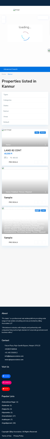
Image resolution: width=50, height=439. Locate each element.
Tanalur (7, 219)
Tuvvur (25, 224)
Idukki (36, 229)
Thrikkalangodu (25, 222)
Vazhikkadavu (16, 227)
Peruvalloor (32, 214)
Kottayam (21, 230)
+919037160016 (11, 349)
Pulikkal (17, 217)
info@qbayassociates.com (14, 356)
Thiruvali (34, 221)
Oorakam (37, 209)
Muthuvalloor (34, 208)
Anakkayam (6, 420)
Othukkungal (8, 211)
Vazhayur (7, 227)
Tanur (12, 219)
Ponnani (16, 216)
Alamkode (5, 405)
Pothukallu (38, 216)
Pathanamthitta (37, 212)
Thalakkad (25, 219)
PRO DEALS (13, 162)
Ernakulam (29, 229)
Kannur (8, 145)
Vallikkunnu (16, 226)
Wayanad (28, 192)
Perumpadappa (21, 214)
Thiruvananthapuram (11, 222)
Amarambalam (7, 416)
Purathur (31, 217)
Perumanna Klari (10, 214)
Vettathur (40, 227)
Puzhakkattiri (40, 217)
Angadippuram (7, 423)
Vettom (7, 229)
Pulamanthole (9, 217)
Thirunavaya (25, 221)
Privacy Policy (18, 436)
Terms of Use (6, 436)
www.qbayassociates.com (14, 360)
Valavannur (8, 226)
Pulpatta (24, 217)
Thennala (17, 221)
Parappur (27, 212)
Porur (31, 216)
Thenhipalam (8, 221)
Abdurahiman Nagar (9, 402)
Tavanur (18, 219)
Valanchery (40, 224)
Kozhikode (29, 230)
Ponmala (40, 214)
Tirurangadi (8, 224)
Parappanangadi (18, 212)
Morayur (26, 208)
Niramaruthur (28, 209)
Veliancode (25, 227)
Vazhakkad (35, 226)
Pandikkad (8, 212)
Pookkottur (24, 216)
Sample (8, 197)
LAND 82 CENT (13, 150)
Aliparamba (6, 413)
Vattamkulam (26, 226)
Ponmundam (8, 216)
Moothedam (18, 208)
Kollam (14, 230)
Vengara (33, 227)
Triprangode (17, 224)
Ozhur (16, 211)
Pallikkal (35, 211)
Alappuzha (21, 229)
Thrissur (22, 192)
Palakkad (14, 192)
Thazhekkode (34, 219)
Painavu (21, 211)
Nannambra (8, 209)
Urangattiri (32, 224)
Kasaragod (8, 230)
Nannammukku (18, 209)
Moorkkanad (8, 208)
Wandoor (14, 229)
